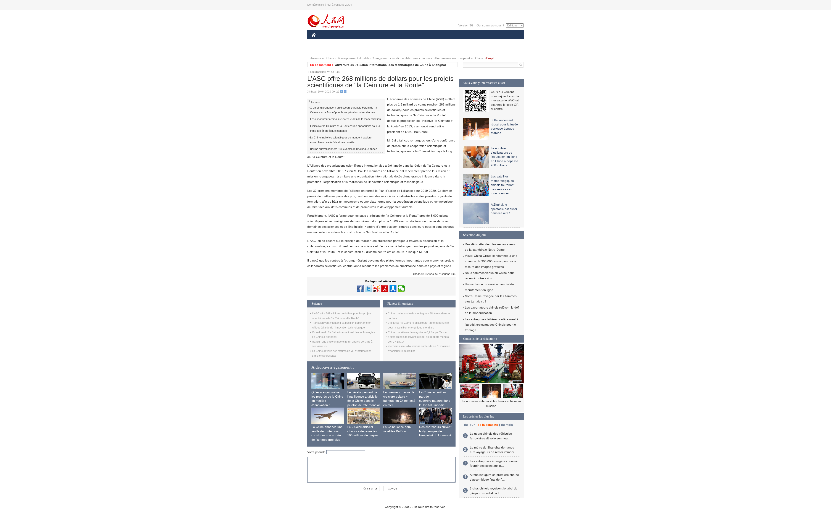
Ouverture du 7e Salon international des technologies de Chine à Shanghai (390, 65)
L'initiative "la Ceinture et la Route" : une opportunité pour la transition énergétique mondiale (345, 128)
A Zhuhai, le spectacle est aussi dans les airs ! (504, 209)
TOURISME (492, 41)
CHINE (319, 41)
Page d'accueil (317, 71)
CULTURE (416, 41)
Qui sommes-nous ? (490, 25)
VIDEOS (338, 49)
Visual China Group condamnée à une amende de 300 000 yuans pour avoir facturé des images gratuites (491, 261)
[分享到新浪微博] (376, 288)
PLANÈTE (455, 41)
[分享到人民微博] (384, 288)
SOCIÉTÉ (435, 41)
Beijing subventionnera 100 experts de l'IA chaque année (343, 149)
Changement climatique (388, 58)
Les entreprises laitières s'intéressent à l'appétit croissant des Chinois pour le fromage (491, 324)
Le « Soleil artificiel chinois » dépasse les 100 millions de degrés (362, 431)
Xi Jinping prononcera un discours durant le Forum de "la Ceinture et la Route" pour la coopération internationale (343, 110)
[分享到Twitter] (368, 288)
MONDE (358, 41)
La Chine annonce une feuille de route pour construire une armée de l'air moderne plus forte (327, 435)
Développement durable (353, 58)
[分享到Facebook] (360, 288)
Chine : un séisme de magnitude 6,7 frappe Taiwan (418, 332)
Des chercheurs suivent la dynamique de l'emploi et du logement (435, 431)
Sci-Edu (335, 71)
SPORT (472, 41)
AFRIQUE (377, 41)
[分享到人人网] (393, 288)
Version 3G (465, 25)
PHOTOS (321, 49)
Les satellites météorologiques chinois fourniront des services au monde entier (502, 185)
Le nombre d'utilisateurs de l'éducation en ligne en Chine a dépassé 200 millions (504, 156)
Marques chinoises (419, 58)
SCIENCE (396, 41)
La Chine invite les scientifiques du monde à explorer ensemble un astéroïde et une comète (341, 140)
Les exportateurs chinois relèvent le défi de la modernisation (345, 119)
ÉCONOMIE (338, 41)
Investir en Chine (322, 58)
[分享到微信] (401, 288)
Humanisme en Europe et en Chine (459, 58)
